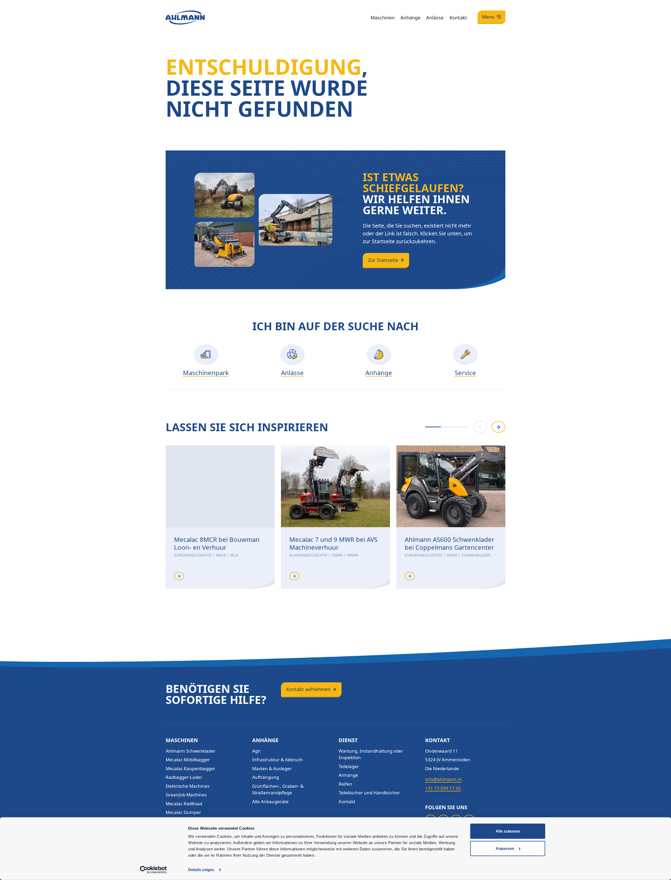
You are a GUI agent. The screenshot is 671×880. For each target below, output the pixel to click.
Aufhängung (265, 777)
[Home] (185, 17)
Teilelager (349, 766)
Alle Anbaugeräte (270, 801)
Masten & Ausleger (272, 768)
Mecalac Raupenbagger (190, 768)
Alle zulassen (508, 831)
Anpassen (505, 848)
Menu (488, 17)
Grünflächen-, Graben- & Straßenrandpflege (278, 789)
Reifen (345, 784)
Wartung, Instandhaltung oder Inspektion (371, 754)
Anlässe (434, 17)
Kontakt (458, 17)
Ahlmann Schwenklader (190, 751)
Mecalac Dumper (183, 812)
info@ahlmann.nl (443, 779)
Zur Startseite (383, 260)
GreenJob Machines (186, 795)
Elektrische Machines (187, 786)
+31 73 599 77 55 (443, 788)
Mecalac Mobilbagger (188, 760)
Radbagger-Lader (184, 777)
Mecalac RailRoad (184, 804)
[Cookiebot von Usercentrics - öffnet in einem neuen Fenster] (153, 870)
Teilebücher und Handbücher (369, 793)
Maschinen (383, 17)
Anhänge (410, 17)
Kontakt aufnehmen (308, 689)
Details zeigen (201, 869)
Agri (256, 751)
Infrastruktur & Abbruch (277, 760)
